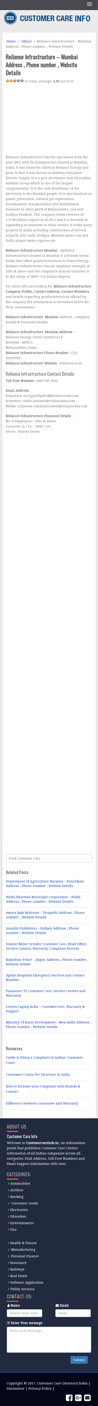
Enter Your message (26, 1323)
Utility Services (22, 1289)
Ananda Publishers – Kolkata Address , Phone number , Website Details (42, 931)
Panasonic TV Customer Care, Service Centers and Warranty (45, 993)
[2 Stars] (11, 80)
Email (64, 1305)
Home (11, 41)
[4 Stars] (18, 80)
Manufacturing (23, 1249)
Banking (16, 1196)
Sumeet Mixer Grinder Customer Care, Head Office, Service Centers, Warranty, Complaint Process (46, 946)
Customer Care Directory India (62, 1383)
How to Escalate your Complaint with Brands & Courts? (43, 1089)
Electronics (19, 1210)
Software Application (27, 1282)
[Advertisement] (44, 120)
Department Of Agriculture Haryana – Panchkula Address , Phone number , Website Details (45, 884)
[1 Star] (7, 80)
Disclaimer (16, 1388)
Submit (79, 1360)
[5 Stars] (22, 80)
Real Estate (18, 1276)
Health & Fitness (23, 1243)
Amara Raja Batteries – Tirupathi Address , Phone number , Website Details (45, 915)
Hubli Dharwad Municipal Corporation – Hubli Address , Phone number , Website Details (43, 899)
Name (15, 1305)
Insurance (18, 1263)
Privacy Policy (40, 1388)
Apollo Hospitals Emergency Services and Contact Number (45, 978)
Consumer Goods (24, 1203)
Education (18, 1216)
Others (26, 41)
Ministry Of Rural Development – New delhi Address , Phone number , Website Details (48, 1025)
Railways (17, 1269)
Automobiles (20, 1183)
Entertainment (22, 1223)
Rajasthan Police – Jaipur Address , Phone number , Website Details (47, 962)
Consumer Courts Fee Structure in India (38, 1074)
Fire (13, 1229)
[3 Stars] (15, 80)
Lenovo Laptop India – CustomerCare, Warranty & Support (45, 1009)
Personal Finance (25, 1256)
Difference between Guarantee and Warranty (42, 1103)
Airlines (16, 1190)
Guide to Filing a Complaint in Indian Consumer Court (44, 1060)
